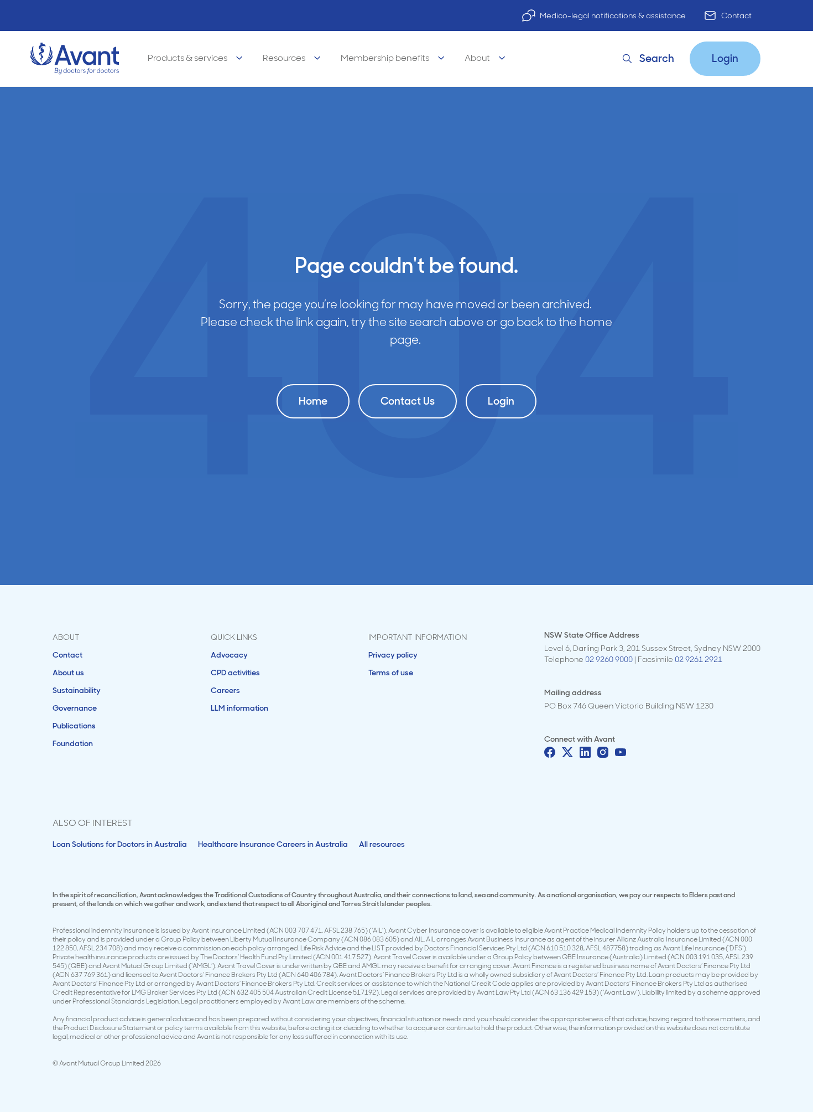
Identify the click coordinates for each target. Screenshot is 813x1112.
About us (68, 672)
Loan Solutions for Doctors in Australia (120, 844)
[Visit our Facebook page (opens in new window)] (549, 752)
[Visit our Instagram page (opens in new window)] (602, 752)
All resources (382, 844)
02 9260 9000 (609, 659)
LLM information (239, 708)
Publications (74, 726)
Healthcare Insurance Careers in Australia (273, 844)
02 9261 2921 (698, 659)
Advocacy (229, 655)
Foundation (73, 743)
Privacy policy (393, 655)
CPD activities (235, 672)
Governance (75, 708)
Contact (736, 15)
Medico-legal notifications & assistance (613, 15)
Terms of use (390, 672)
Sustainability (77, 690)
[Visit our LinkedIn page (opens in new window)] (585, 752)
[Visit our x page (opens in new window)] (567, 752)
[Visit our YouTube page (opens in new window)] (620, 752)
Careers (225, 690)
